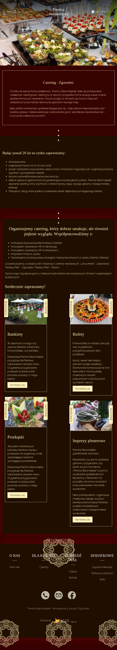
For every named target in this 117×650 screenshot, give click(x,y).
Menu (45, 22)
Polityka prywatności (102, 573)
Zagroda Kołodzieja (102, 567)
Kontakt (89, 22)
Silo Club (79, 22)
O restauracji (56, 22)
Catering (43, 567)
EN (109, 11)
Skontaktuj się (17, 384)
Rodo (102, 579)
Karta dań (15, 567)
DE (114, 11)
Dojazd (73, 571)
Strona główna (33, 22)
